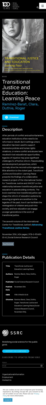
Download (14, 117)
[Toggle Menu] (42, 6)
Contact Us (6, 380)
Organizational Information (13, 374)
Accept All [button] (8, 400)
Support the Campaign (16, 351)
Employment (7, 377)
